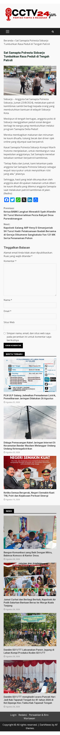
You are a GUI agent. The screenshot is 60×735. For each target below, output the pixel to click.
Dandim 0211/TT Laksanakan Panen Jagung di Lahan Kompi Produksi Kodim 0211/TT (30, 629)
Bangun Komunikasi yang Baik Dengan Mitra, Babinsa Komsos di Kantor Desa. (30, 532)
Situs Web (9, 322)
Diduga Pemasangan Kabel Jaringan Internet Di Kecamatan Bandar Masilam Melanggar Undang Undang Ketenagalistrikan (30, 422)
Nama (8, 300)
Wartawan (29, 718)
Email (7, 311)
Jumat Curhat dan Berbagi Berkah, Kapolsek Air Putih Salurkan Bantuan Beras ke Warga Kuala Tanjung (30, 579)
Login (13, 714)
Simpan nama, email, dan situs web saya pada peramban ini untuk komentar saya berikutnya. (29, 337)
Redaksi (22, 714)
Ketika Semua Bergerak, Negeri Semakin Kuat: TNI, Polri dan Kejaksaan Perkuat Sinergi (30, 472)
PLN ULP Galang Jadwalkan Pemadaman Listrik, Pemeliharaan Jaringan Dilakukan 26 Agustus (30, 375)
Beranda (8, 40)
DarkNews (45, 724)
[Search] (53, 31)
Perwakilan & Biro (38, 714)
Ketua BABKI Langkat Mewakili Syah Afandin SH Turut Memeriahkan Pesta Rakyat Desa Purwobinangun (30, 213)
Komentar (10, 261)
